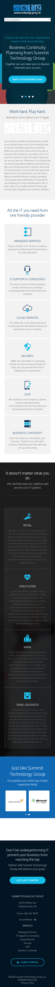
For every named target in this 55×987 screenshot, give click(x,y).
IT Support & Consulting (27, 935)
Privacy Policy (27, 982)
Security (27, 943)
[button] (16, 801)
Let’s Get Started (27, 880)
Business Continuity (27, 950)
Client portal (29, 962)
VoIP (27, 946)
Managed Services (27, 932)
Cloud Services (27, 939)
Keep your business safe (27, 79)
